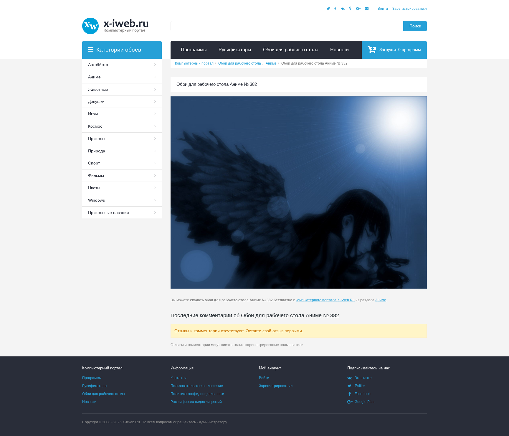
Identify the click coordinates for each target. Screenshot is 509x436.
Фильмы (96, 175)
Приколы (96, 138)
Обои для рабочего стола (103, 394)
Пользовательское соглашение (197, 386)
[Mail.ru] (366, 8)
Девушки (96, 101)
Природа (96, 151)
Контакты (178, 378)
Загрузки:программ (400, 49)
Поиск (415, 26)
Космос (95, 126)
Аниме (380, 300)
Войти (383, 8)
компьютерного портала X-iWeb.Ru (325, 300)
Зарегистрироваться (409, 8)
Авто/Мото (98, 64)
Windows (96, 200)
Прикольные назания (108, 212)
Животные (98, 89)
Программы (92, 378)
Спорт (94, 163)
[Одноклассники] (350, 8)
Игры (93, 113)
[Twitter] (328, 8)
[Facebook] (335, 8)
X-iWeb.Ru (131, 422)
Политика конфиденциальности (197, 394)
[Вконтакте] (343, 8)
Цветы (94, 187)
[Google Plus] (358, 8)
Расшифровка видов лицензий (196, 402)
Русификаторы (94, 386)
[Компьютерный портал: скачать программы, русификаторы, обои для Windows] (119, 18)
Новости (89, 402)
